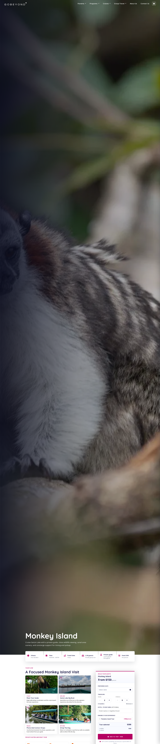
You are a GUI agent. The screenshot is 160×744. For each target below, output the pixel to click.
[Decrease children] (117, 700)
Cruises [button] (106, 4)
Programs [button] (94, 4)
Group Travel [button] (119, 4)
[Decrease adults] (100, 700)
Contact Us (145, 4)
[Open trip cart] (154, 4)
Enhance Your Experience (106, 715)
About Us (133, 4)
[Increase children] (127, 700)
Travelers (101, 694)
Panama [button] (81, 4)
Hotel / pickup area (108, 707)
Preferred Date (103, 686)
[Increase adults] (109, 700)
